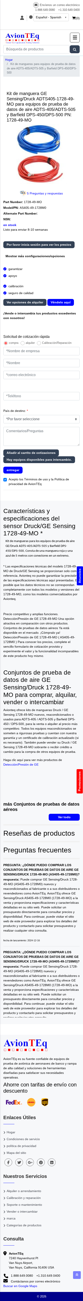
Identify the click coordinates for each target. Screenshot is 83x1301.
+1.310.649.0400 (69, 9)
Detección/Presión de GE (21, 764)
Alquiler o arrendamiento (24, 1191)
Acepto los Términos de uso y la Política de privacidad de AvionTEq (39, 481)
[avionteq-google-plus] (30, 1162)
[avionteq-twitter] (19, 1162)
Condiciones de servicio (23, 1139)
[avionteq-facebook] (8, 1162)
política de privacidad (21, 1146)
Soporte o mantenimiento (24, 1204)
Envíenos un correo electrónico (60, 5)
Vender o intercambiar (22, 1211)
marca (11, 1218)
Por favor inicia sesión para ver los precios (39, 244)
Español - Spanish (48, 17)
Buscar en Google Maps (20, 1286)
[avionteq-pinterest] (41, 1162)
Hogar (9, 59)
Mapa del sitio (16, 1153)
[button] (75, 37)
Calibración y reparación (24, 1198)
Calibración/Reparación (56, 342)
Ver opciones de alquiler (25, 302)
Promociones (79, 781)
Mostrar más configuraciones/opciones (35, 256)
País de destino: (15, 411)
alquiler (30, 342)
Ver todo (64, 817)
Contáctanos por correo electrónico (35, 1281)
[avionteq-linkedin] (52, 1162)
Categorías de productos (24, 1225)
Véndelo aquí (61, 302)
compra (13, 342)
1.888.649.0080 (45, 9)
